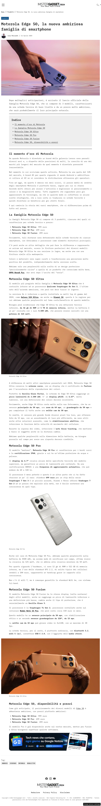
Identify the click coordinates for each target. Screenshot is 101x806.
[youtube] (54, 778)
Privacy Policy (50, 792)
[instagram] (50, 778)
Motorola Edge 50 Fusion (27, 138)
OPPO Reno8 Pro (16, 272)
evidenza (13, 763)
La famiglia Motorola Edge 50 (30, 128)
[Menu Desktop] (3, 5)
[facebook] (46, 778)
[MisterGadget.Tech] (51, 5)
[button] (99, 5)
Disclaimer (65, 792)
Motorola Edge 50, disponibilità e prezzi (36, 142)
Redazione (35, 792)
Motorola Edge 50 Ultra (26, 131)
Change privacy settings (92, 804)
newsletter (31, 763)
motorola (22, 763)
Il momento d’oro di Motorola (30, 124)
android (4, 763)
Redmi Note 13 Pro (29, 611)
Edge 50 (80, 708)
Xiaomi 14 (58, 297)
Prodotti (5, 18)
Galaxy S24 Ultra (29, 297)
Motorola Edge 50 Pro (25, 135)
